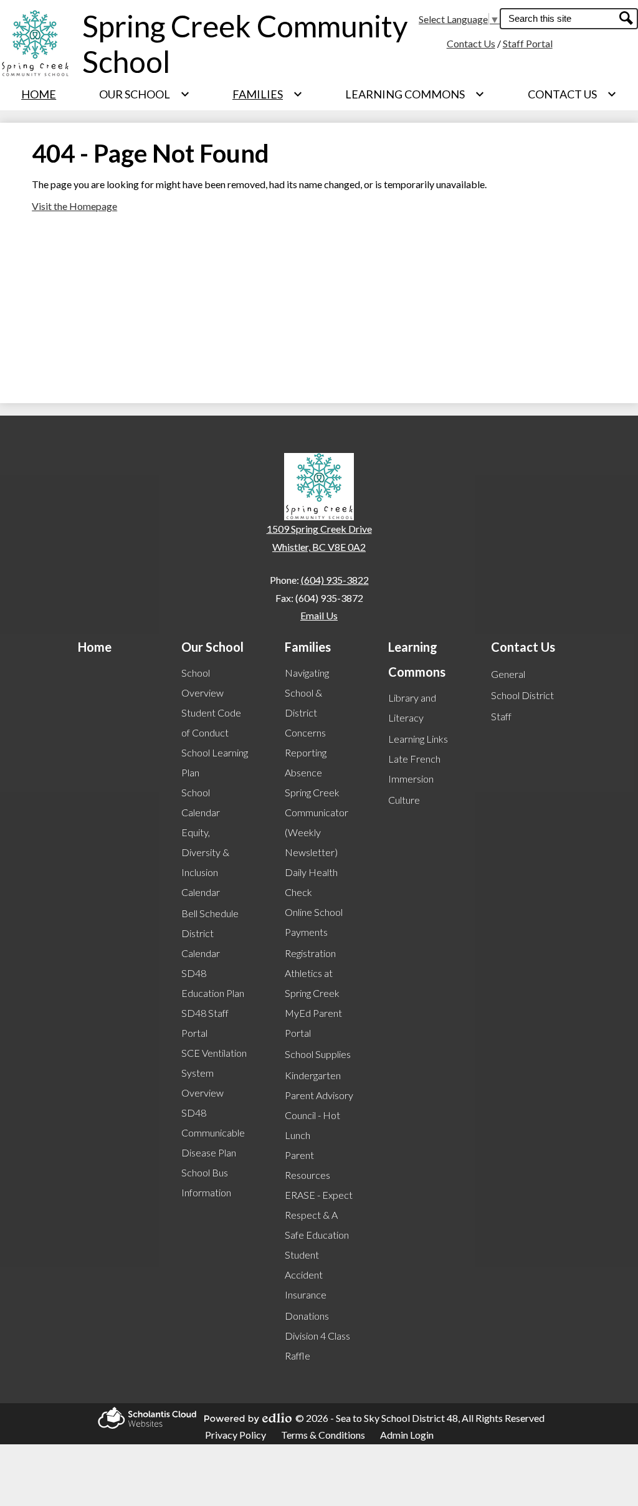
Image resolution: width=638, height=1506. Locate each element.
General (508, 674)
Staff (501, 716)
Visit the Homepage (74, 206)
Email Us (319, 615)
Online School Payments (314, 922)
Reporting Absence (305, 762)
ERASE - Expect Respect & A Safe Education (319, 1215)
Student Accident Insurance (305, 1274)
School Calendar (200, 802)
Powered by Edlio (244, 1418)
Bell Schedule (210, 913)
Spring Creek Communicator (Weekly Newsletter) (316, 822)
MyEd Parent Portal (313, 1023)
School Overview (202, 682)
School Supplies (318, 1054)
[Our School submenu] (144, 94)
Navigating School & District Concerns (307, 702)
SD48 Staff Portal (205, 1023)
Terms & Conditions (323, 1435)
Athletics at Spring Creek (312, 983)
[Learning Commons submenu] (415, 94)
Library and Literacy (412, 707)
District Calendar (200, 943)
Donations (307, 1316)
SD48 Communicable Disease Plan (213, 1132)
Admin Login (407, 1435)
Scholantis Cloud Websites (143, 1418)
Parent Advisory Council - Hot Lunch (319, 1115)
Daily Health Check (311, 882)
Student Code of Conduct (211, 722)
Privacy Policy (235, 1435)
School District (522, 695)
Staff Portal (528, 43)
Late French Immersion (414, 768)
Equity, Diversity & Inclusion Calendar (205, 862)
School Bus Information (206, 1182)
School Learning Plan (214, 762)
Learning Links (418, 739)
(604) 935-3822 (335, 580)
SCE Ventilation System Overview (214, 1073)
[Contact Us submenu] (572, 94)
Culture (404, 800)
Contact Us (471, 43)
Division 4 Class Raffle (317, 1345)
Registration (310, 953)
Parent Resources (307, 1165)
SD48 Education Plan (212, 983)
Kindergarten (313, 1075)
